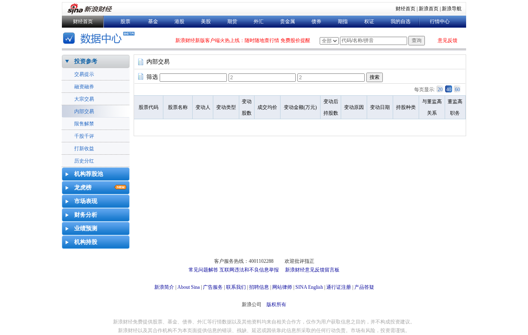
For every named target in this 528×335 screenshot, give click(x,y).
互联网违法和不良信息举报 (249, 270)
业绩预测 (85, 228)
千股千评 (84, 136)
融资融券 (84, 87)
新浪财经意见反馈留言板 (312, 270)
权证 (369, 21)
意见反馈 (447, 40)
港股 (179, 21)
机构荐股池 (88, 174)
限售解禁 (84, 124)
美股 (206, 21)
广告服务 (213, 287)
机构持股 (85, 242)
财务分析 (85, 215)
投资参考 (85, 61)
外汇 (259, 21)
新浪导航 (452, 9)
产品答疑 (364, 287)
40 (448, 89)
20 (440, 89)
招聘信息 (259, 287)
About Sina (188, 287)
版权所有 (276, 304)
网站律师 (282, 287)
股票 (125, 21)
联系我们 (236, 287)
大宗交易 (84, 99)
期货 (232, 21)
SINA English (309, 287)
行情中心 (440, 21)
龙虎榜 (83, 187)
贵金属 (287, 21)
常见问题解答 (203, 270)
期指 (343, 21)
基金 (153, 21)
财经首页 (405, 9)
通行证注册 (338, 287)
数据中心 (100, 39)
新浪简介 (164, 287)
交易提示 (84, 74)
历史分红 (84, 161)
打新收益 (84, 148)
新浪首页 (428, 9)
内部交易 (84, 111)
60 (457, 89)
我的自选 (400, 21)
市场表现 (85, 201)
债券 (316, 21)
